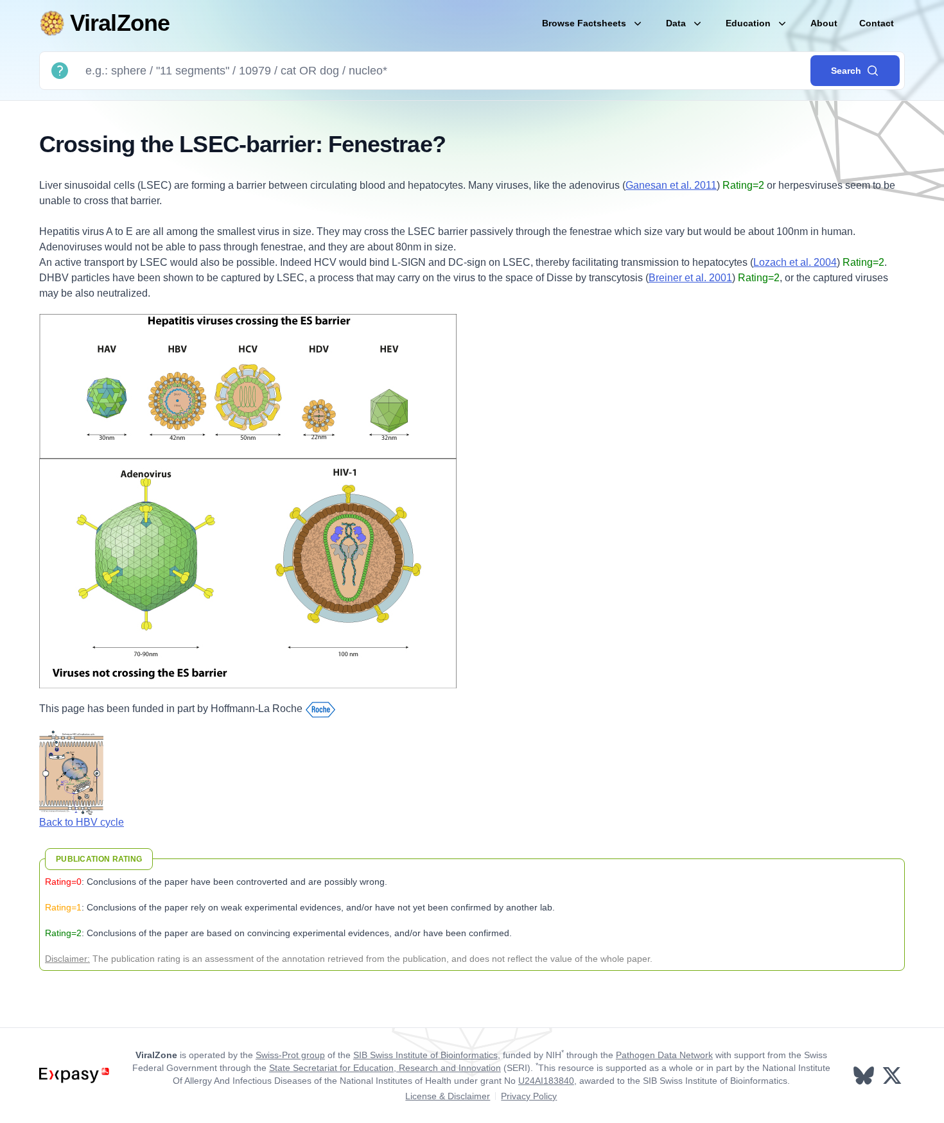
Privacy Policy (529, 1096)
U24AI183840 (546, 1080)
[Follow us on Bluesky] (865, 1075)
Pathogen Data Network (664, 1055)
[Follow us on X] (893, 1075)
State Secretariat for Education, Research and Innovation (385, 1068)
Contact (876, 23)
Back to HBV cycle (81, 822)
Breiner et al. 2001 (690, 277)
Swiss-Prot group (290, 1055)
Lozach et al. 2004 (795, 262)
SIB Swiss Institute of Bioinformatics (425, 1055)
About (823, 23)
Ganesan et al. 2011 (671, 185)
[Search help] (59, 70)
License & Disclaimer (447, 1096)
